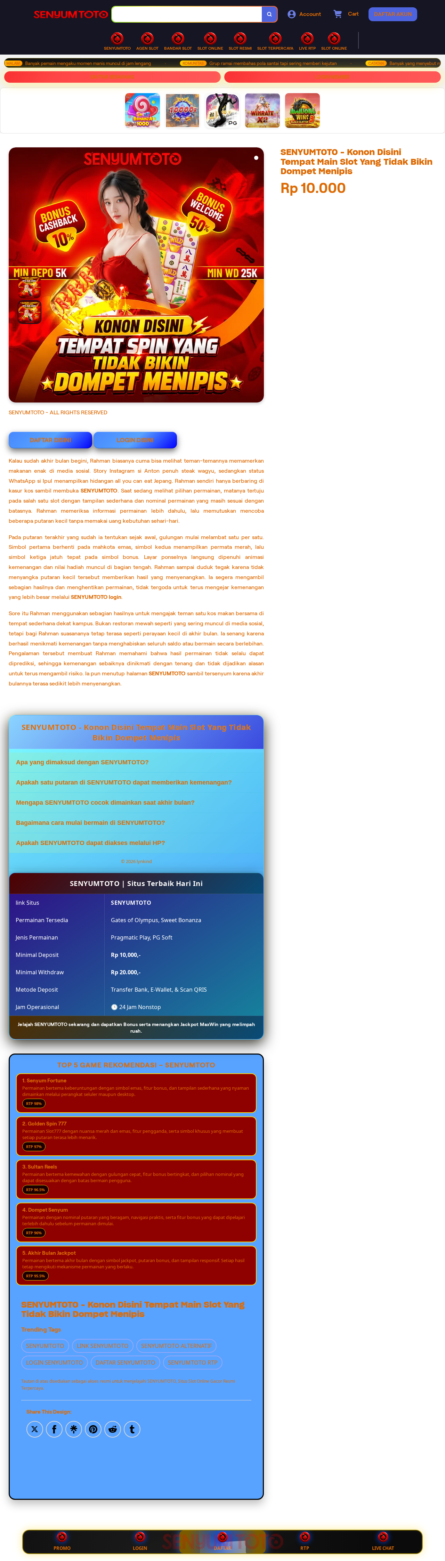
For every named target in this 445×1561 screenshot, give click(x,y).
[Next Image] (258, 276)
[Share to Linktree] (73, 1428)
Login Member (332, 77)
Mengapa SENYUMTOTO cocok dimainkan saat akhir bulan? (105, 802)
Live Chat (383, 1548)
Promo (62, 1548)
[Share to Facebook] (54, 1428)
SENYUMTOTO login (96, 597)
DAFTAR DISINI (50, 440)
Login (140, 1548)
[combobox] (187, 14)
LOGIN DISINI (135, 440)
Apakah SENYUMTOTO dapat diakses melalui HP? (90, 842)
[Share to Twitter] (34, 1428)
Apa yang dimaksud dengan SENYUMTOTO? (82, 762)
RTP (304, 1548)
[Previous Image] (27, 299)
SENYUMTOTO (99, 491)
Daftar (223, 1548)
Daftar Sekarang (112, 77)
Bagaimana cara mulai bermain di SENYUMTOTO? (90, 822)
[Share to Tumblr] (132, 1428)
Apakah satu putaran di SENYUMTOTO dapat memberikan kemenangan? (124, 782)
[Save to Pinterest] (93, 1428)
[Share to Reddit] (112, 1428)
